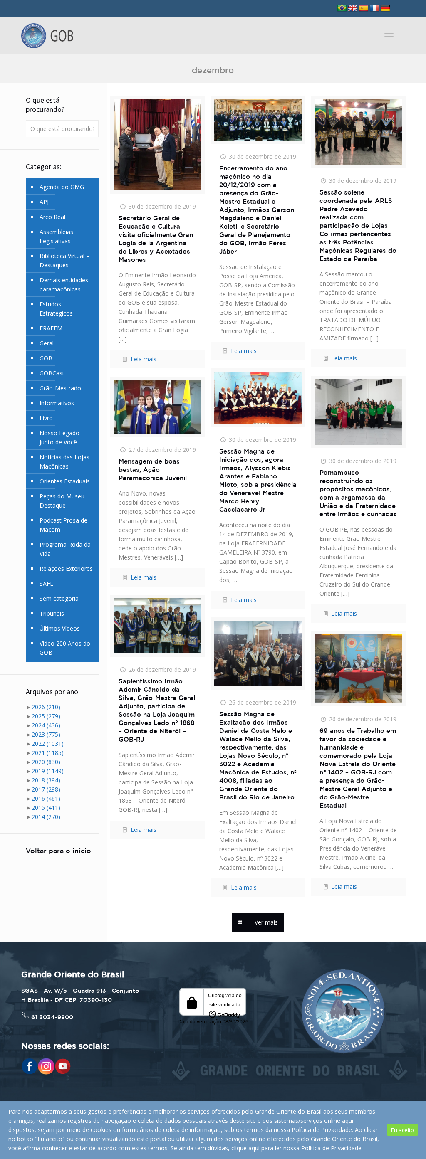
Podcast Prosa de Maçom (63, 524)
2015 (46, 807)
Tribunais (52, 613)
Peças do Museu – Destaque (64, 500)
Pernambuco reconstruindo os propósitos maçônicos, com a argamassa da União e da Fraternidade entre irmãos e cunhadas (358, 493)
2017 (46, 789)
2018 (46, 780)
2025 (46, 716)
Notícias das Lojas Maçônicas (64, 461)
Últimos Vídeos (60, 628)
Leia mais (143, 359)
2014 (46, 817)
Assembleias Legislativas (56, 236)
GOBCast (52, 373)
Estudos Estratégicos (56, 308)
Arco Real (52, 217)
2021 (48, 753)
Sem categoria (59, 598)
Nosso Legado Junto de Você (59, 437)
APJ (44, 202)
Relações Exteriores (66, 568)
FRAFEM (51, 328)
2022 (48, 743)
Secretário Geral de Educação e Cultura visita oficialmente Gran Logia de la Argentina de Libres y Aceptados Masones (156, 239)
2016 (46, 798)
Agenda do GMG (62, 187)
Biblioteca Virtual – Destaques (64, 260)
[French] (374, 8)
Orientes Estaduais (65, 481)
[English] (353, 8)
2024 (46, 725)
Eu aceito (402, 1130)
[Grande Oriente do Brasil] (47, 35)
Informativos (57, 403)
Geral (47, 343)
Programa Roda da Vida (65, 548)
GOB (46, 358)
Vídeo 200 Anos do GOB (65, 647)
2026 (46, 707)
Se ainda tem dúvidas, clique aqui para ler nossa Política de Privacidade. (267, 1148)
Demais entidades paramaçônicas (64, 284)
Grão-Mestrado (60, 388)
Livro (46, 418)
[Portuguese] (342, 8)
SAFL (46, 583)
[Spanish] (364, 8)
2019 (48, 771)
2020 (46, 762)
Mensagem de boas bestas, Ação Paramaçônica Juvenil (153, 470)
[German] (385, 8)
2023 (46, 734)
